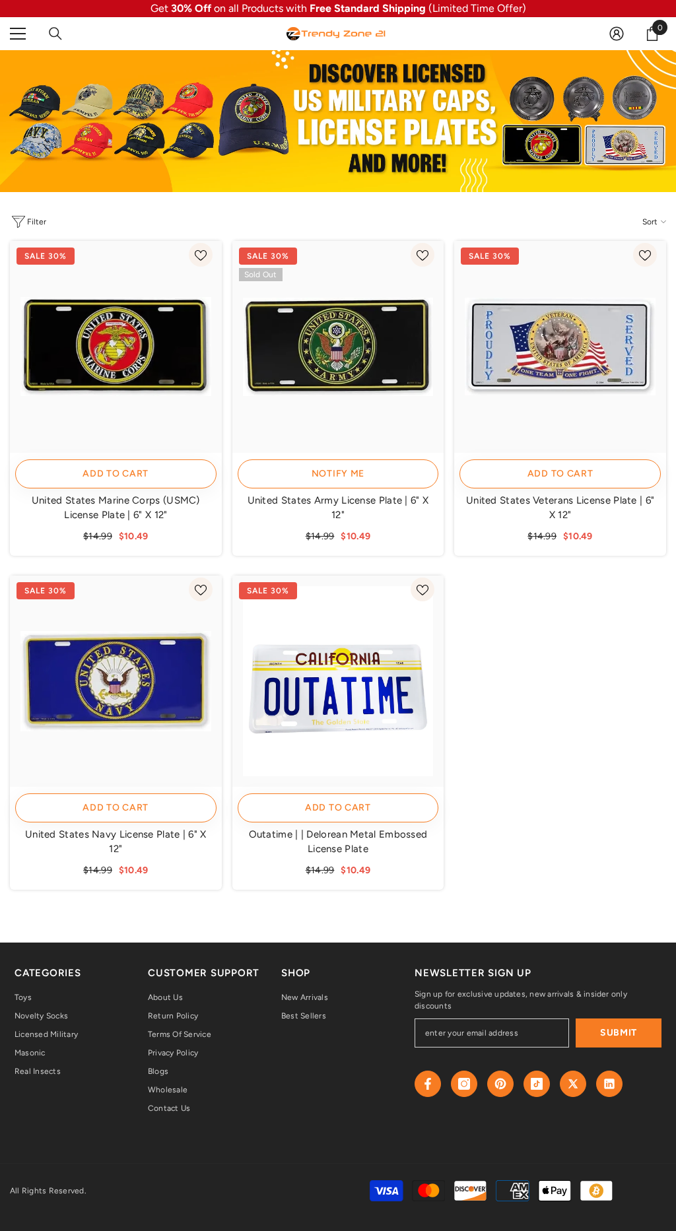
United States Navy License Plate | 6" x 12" (116, 841)
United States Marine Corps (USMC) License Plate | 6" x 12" (116, 507)
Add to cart (116, 473)
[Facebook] (428, 1084)
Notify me (338, 473)
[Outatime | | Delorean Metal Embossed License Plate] (338, 681)
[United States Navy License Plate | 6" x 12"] (116, 681)
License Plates (55, 195)
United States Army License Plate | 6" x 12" (338, 507)
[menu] (18, 34)
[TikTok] (537, 1084)
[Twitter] (573, 1084)
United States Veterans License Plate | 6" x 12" (560, 507)
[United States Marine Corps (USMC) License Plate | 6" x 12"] (116, 347)
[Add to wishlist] (201, 255)
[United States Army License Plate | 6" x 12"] (338, 347)
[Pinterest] (500, 1084)
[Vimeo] (609, 1084)
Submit (618, 1032)
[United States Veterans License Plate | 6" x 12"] (560, 347)
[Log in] (616, 33)
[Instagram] (464, 1084)
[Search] (55, 34)
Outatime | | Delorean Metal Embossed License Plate (338, 841)
